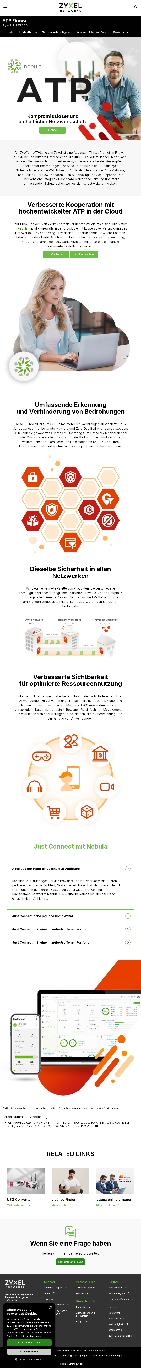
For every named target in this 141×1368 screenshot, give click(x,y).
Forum (47, 1293)
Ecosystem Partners (119, 1299)
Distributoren (82, 1293)
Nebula (22, 228)
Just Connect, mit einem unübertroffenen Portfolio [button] (50, 929)
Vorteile (8, 32)
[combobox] (50, 1307)
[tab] (70, 869)
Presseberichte (84, 1307)
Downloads (120, 32)
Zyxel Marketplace (85, 1287)
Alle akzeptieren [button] (29, 1342)
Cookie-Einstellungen (72, 1363)
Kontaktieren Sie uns (70, 1261)
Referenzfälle (115, 1330)
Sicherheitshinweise (54, 1304)
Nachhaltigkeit (116, 1324)
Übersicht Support (53, 1287)
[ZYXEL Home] (70, 7)
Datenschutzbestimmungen (108, 1355)
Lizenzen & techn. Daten (91, 32)
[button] (29, 1359)
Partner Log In (115, 1287)
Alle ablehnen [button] (29, 1351)
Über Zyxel (114, 1313)
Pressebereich (85, 1301)
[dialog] (29, 1334)
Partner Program (117, 1293)
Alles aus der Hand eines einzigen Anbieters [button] (46, 868)
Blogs (79, 1321)
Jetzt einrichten (84, 254)
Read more (35, 1336)
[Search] (135, 6)
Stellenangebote (117, 1318)
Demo (52, 130)
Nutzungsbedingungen (75, 1355)
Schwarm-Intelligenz (56, 32)
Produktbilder (28, 32)
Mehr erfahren (16, 1205)
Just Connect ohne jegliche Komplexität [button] (42, 916)
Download (49, 1299)
